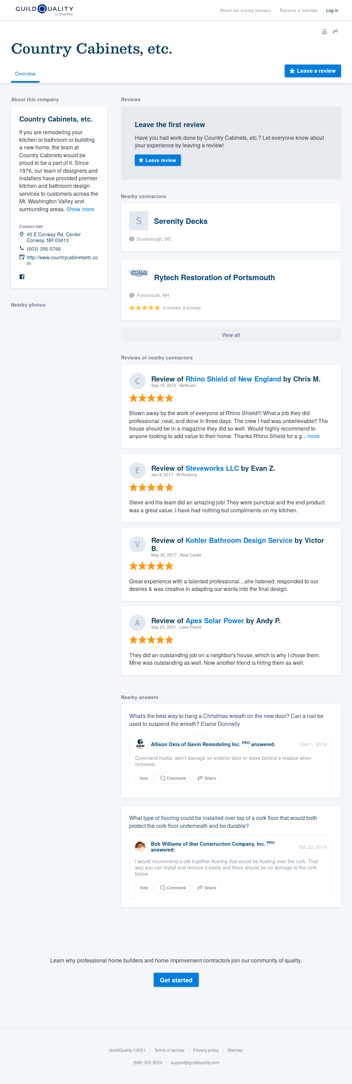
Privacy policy (206, 1050)
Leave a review (316, 71)
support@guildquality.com (195, 1062)
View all (231, 334)
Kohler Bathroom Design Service (239, 540)
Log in (332, 10)
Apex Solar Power (215, 620)
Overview (25, 73)
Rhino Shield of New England (233, 379)
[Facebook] (22, 277)
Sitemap (235, 1050)
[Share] (335, 31)
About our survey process (245, 10)
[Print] (324, 31)
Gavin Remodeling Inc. (214, 744)
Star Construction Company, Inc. (227, 843)
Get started (176, 979)
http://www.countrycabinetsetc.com (62, 260)
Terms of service (169, 1050)
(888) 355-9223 (147, 1062)
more (313, 436)
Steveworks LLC (212, 468)
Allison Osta (165, 744)
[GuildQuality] (44, 10)
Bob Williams (166, 843)
